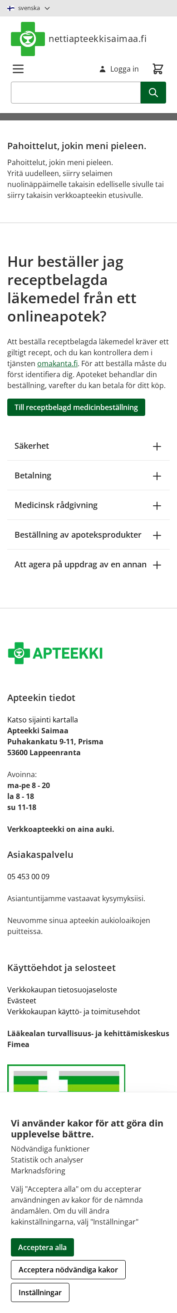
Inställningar (40, 1292)
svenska (29, 8)
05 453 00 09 (28, 877)
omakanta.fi (57, 363)
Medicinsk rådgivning (56, 504)
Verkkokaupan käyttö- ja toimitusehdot (73, 1012)
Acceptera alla (42, 1247)
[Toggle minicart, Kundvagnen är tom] (158, 69)
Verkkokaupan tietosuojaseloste (62, 990)
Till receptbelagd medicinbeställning (76, 407)
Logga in (124, 69)
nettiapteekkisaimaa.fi (98, 38)
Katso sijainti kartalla (42, 720)
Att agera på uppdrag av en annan (81, 564)
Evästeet (21, 1001)
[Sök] (153, 93)
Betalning (33, 475)
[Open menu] (18, 69)
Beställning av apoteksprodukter (78, 534)
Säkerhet (32, 445)
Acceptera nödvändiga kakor (68, 1270)
